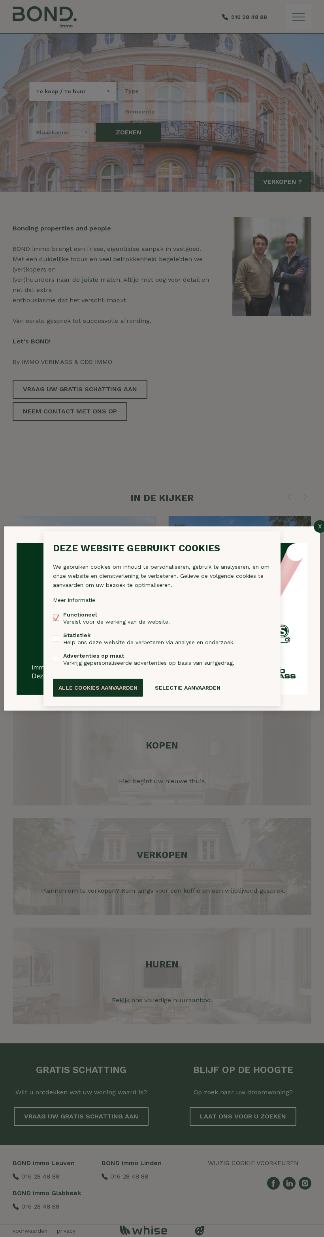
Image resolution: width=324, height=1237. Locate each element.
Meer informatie (74, 600)
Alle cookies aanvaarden (98, 687)
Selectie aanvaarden (187, 687)
